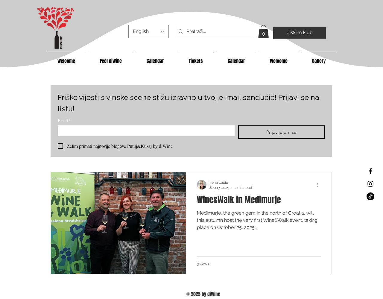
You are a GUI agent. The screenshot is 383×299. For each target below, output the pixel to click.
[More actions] (319, 184)
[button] (263, 31)
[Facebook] (370, 171)
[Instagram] (370, 184)
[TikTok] (370, 196)
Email (64, 120)
